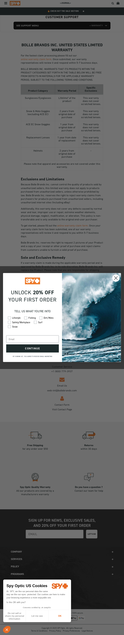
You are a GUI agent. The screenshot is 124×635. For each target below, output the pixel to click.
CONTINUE (32, 348)
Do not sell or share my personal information (14, 616)
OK (60, 616)
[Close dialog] (116, 278)
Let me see (37, 616)
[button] (7, 629)
